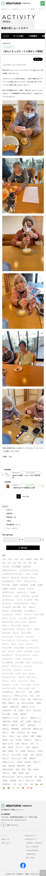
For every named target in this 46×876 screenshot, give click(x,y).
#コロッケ (29, 644)
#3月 (3, 563)
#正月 (19, 736)
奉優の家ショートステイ (20, 9)
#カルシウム (21, 629)
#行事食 (19, 762)
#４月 (14, 784)
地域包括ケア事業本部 (34, 843)
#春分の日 (14, 725)
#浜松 (11, 740)
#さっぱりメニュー (8, 599)
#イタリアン (28, 614)
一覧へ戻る (25, 496)
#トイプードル (37, 662)
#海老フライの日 (7, 743)
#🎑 (8, 788)
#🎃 (22, 788)
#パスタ (18, 673)
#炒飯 (17, 743)
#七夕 (33, 688)
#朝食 (13, 732)
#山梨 (22, 721)
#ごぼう (16, 596)
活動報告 (32, 9)
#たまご (34, 603)
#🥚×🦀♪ (29, 788)
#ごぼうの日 (25, 596)
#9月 (35, 563)
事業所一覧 (5, 839)
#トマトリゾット (16, 666)
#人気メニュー (7, 695)
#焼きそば (24, 743)
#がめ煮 (32, 592)
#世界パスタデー (20, 692)
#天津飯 (15, 714)
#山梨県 (28, 721)
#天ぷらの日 (37, 710)
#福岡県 (10, 751)
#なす (24, 607)
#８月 (20, 784)
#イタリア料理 (38, 614)
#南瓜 (29, 699)
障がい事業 (30, 858)
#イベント (13, 618)
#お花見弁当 (24, 585)
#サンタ (37, 651)
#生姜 (27, 747)
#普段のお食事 (26, 729)
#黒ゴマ (21, 780)
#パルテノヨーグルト (9, 677)
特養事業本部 (31, 854)
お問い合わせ (5, 843)
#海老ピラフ (28, 740)
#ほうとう (5, 611)
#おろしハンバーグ (30, 581)
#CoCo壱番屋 (16, 566)
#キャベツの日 (26, 633)
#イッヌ (4, 618)
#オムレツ (5, 625)
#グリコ (13, 644)
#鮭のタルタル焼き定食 (24, 777)
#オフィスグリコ (20, 622)
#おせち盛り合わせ (8, 581)
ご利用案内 (32, 36)
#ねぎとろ (32, 607)
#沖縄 (32, 736)
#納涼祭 (40, 751)
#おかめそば (15, 577)
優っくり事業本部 (32, 846)
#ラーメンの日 (26, 684)
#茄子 (32, 754)
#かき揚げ (13, 588)
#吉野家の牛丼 (14, 706)
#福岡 (4, 751)
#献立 (4, 747)
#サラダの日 (28, 651)
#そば (36, 599)
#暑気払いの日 (38, 729)
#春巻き (22, 725)
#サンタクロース (7, 655)
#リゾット (36, 684)
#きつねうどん (7, 596)
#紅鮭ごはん (31, 751)
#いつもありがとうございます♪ (12, 574)
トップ (6, 36)
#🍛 (13, 788)
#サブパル (11, 651)
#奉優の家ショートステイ (10, 718)
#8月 (29, 563)
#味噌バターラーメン (28, 706)
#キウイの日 (6, 633)
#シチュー (36, 655)
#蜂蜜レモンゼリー (8, 762)
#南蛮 (4, 703)
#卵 (18, 703)
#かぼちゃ (30, 588)
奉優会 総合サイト (31, 835)
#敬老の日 (5, 725)
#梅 (28, 732)
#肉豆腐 (25, 754)
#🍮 (18, 788)
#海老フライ (39, 740)
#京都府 (37, 692)
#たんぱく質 (6, 607)
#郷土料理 (11, 766)
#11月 (10, 559)
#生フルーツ (20, 747)
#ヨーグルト (6, 684)
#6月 (19, 563)
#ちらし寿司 (17, 607)
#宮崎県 (15, 721)
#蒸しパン (5, 758)
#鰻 (35, 777)
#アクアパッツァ (7, 614)
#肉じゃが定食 (16, 754)
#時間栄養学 (15, 729)
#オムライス (33, 622)
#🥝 (3, 788)
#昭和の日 (5, 729)
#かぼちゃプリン (22, 592)
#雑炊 (17, 769)
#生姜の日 (35, 747)
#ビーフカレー (32, 677)
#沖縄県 (38, 736)
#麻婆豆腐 (13, 780)
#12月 (16, 559)
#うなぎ (35, 574)
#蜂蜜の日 (32, 758)
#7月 (24, 563)
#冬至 (38, 695)
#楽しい (4, 736)
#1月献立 (28, 559)
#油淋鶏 (4, 740)
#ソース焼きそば (7, 662)
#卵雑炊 (38, 703)
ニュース (4, 835)
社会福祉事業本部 (32, 850)
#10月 (4, 559)
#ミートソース (23, 681)
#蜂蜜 (25, 758)
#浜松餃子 (19, 740)
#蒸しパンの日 (16, 758)
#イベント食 (22, 618)
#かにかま (21, 588)
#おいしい (5, 577)
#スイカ (18, 659)
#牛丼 (32, 743)
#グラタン (34, 640)
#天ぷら (28, 710)
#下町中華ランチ (7, 692)
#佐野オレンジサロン (21, 695)
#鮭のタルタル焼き (8, 777)
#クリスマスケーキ (8, 640)
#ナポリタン (28, 666)
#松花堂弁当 (21, 732)
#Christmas (6, 566)
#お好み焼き (6, 585)
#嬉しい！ (24, 718)
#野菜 (29, 766)
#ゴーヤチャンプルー (33, 647)
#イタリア (18, 614)
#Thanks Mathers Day (9, 570)
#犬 (37, 743)
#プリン (13, 681)
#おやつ (19, 581)
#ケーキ (21, 644)
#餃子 (27, 773)
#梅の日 (34, 732)
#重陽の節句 (21, 766)
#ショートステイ (7, 659)
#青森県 (35, 769)
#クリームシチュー (23, 640)
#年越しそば (37, 721)
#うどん (28, 574)
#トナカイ (5, 666)
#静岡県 (21, 773)
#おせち (32, 577)
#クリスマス (19, 636)
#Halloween (27, 566)
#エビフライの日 (7, 622)
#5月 (14, 563)
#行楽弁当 (27, 762)
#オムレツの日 (16, 625)
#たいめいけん (7, 603)
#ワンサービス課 (23, 688)
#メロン (32, 681)
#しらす (19, 599)
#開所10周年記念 (7, 769)
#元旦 (32, 695)
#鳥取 (41, 777)
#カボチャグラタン (8, 629)
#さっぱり (35, 596)
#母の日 (25, 736)
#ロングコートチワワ (9, 688)
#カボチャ (26, 625)
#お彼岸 (15, 585)
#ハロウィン (18, 670)
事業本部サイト (5, 9)
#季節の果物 (6, 721)
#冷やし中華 (6, 699)
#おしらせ (24, 577)
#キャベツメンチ (7, 636)
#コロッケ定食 (18, 647)
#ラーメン (16, 684)
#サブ (4, 651)
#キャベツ (16, 633)
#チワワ (28, 662)
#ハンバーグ (28, 670)
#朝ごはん (5, 732)
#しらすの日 (28, 599)
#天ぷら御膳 (6, 714)
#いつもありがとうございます (29, 570)
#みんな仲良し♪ (29, 611)
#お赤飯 (32, 585)
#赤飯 (4, 766)
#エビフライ (33, 618)
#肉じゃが (5, 754)
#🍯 (41, 784)
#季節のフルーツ (35, 718)
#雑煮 (23, 769)
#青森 (29, 769)
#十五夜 (22, 699)
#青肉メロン (6, 773)
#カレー (29, 629)
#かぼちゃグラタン (8, 592)
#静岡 (14, 773)
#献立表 (10, 747)
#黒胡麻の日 (6, 784)
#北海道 (15, 699)
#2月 (41, 559)
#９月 (26, 784)
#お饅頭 (4, 588)
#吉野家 (4, 706)
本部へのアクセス (12, 825)
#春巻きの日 (31, 725)
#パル (24, 673)
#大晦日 (21, 710)
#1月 (21, 559)
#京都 (30, 692)
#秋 (17, 751)
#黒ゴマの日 (30, 780)
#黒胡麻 (38, 780)
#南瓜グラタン (38, 699)
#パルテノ (32, 673)
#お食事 (40, 585)
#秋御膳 (22, 751)
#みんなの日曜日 (16, 611)
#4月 (8, 563)
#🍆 (36, 784)
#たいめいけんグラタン (21, 603)
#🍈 (31, 784)
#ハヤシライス (7, 670)
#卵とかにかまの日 (27, 703)
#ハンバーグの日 (7, 673)
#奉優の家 (23, 714)
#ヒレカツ (21, 677)
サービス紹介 (18, 36)
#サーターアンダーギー (22, 655)
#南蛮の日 (11, 703)
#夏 (15, 710)
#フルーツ (5, 681)
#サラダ (19, 651)
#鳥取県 (4, 780)
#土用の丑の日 (7, 710)
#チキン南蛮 (19, 662)
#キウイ (37, 629)
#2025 (36, 559)
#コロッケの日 (7, 647)
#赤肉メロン (37, 762)
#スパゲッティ (27, 659)
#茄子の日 (39, 754)
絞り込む (24, 548)
